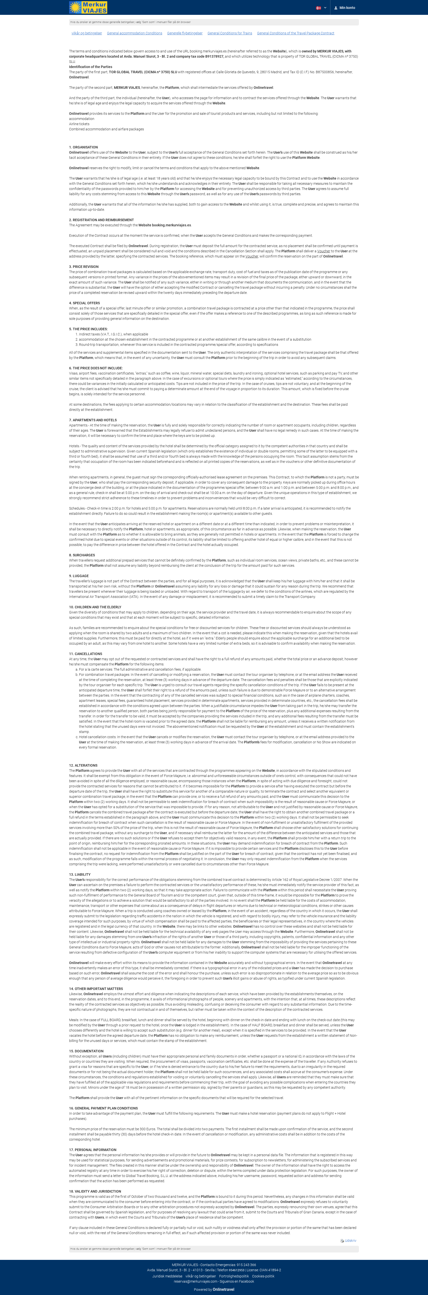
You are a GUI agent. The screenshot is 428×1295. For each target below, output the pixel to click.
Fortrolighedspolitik (234, 1276)
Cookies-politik (263, 1276)
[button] (320, 7)
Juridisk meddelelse (167, 1276)
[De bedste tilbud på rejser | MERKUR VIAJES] (88, 7)
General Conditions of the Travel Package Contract (295, 33)
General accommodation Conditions (134, 33)
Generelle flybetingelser (185, 33)
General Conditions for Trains (230, 33)
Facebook (246, 1281)
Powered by (214, 1290)
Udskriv (350, 1241)
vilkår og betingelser (87, 33)
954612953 (236, 1270)
